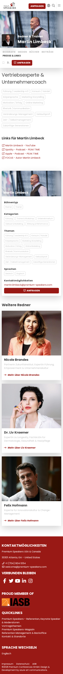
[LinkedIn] (24, 581)
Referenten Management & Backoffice (24, 633)
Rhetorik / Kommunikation (16, 108)
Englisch (20, 273)
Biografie (9, 52)
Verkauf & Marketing (14, 224)
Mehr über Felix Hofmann (23, 520)
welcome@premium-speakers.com (26, 567)
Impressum (7, 663)
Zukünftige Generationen (16, 125)
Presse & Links (12, 55)
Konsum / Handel (41, 91)
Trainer (19, 207)
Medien (22, 52)
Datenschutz (22, 663)
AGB (34, 663)
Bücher (34, 52)
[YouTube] (18, 581)
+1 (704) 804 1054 (15, 563)
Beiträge (47, 52)
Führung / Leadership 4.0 (15, 91)
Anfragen (37, 6)
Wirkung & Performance (37, 224)
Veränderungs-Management (18, 114)
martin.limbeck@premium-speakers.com (28, 285)
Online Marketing (34, 102)
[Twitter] (11, 581)
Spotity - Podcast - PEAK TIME (22, 149)
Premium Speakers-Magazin (18, 629)
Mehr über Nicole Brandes (23, 375)
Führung (9, 218)
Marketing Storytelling (33, 97)
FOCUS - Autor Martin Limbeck (22, 157)
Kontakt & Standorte (14, 636)
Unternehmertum (45, 218)
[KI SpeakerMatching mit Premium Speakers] (48, 5)
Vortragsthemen (11, 626)
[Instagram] (30, 581)
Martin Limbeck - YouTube (20, 145)
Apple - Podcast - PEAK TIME (22, 153)
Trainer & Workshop (25, 218)
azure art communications (33, 670)
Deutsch (9, 273)
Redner (8, 207)
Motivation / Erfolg (12, 102)
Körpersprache (10, 97)
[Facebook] (5, 581)
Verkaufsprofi (43, 114)
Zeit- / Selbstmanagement (17, 119)
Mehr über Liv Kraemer (22, 447)
